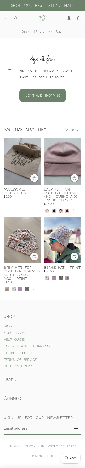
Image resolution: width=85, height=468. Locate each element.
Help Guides (15, 339)
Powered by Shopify (61, 445)
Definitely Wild (33, 445)
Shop (26, 31)
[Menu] (5, 18)
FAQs (8, 326)
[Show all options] (73, 210)
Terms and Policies (42, 455)
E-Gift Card (14, 332)
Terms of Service (20, 359)
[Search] (15, 18)
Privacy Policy (18, 353)
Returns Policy (18, 366)
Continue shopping (42, 95)
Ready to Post (48, 31)
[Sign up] (76, 429)
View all (73, 130)
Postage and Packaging (27, 346)
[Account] (69, 18)
